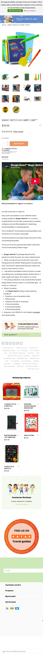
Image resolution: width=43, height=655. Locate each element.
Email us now (22, 335)
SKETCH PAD (29, 435)
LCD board (15, 361)
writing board (32, 366)
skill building (9, 366)
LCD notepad (26, 361)
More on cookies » (30, 11)
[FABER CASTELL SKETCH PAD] (31, 422)
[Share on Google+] (6, 343)
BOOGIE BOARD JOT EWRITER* (10, 436)
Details (5, 157)
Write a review (18, 132)
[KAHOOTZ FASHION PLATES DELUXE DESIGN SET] (31, 391)
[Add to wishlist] (40, 125)
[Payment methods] (7, 608)
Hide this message (15, 11)
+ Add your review (21, 504)
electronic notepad (17, 353)
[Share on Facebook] (3, 343)
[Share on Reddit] (14, 343)
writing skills (33, 369)
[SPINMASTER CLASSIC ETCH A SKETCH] (12, 391)
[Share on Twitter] (21, 343)
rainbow (17, 364)
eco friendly (22, 351)
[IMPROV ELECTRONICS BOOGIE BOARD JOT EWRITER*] (12, 422)
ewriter (31, 353)
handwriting (22, 358)
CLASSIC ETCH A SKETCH (10, 405)
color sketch (8, 348)
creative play (21, 348)
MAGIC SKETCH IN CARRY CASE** (19, 25)
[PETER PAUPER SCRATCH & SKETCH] (12, 454)
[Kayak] (21, 536)
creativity (33, 348)
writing (20, 366)
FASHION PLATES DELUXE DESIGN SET (30, 406)
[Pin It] (10, 343)
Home (4, 25)
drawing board (9, 351)
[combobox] (21, 651)
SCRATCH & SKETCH (9, 468)
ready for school (30, 364)
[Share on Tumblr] (17, 343)
